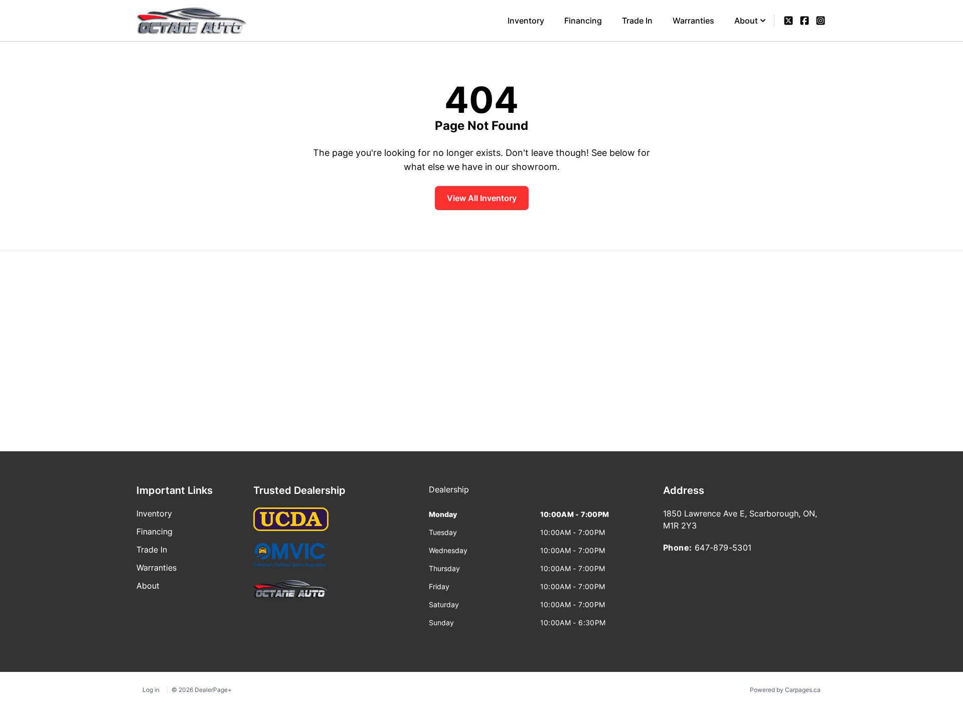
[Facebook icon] (804, 21)
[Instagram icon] (821, 21)
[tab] (449, 494)
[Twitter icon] (788, 21)
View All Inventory (482, 198)
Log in (150, 689)
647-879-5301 (723, 548)
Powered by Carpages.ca (785, 689)
